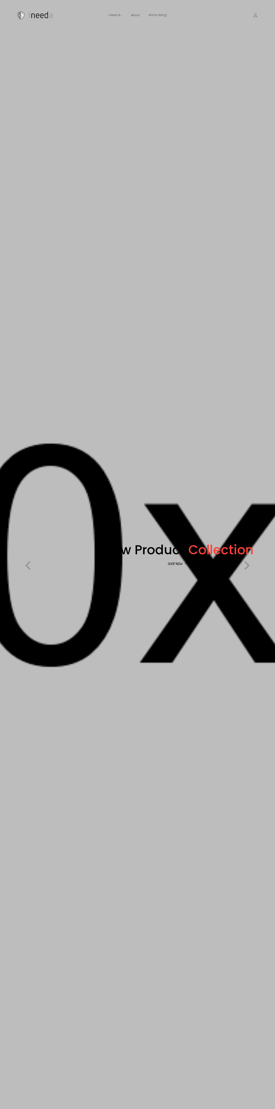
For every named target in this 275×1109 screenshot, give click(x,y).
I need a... (115, 15)
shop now (175, 564)
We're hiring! (157, 15)
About (135, 15)
